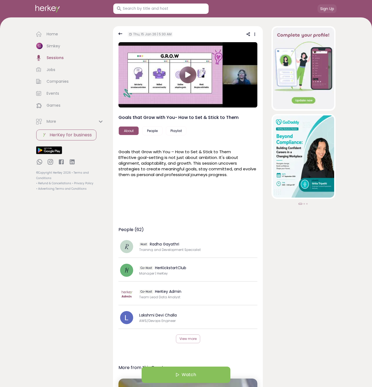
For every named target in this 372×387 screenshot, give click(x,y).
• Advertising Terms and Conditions (61, 189)
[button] (70, 34)
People (152, 130)
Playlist (176, 130)
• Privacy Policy (82, 183)
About (129, 130)
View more (188, 338)
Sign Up (327, 8)
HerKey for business (71, 135)
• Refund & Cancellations (53, 183)
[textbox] (187, 165)
